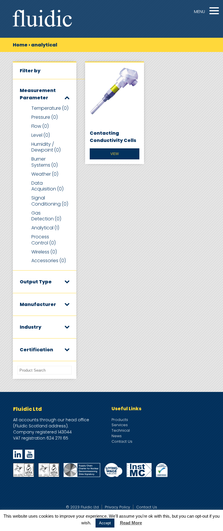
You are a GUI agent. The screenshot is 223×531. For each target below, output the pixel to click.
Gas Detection (46, 216)
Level (40, 135)
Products (120, 419)
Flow (40, 126)
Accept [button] (105, 523)
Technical (121, 430)
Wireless (44, 252)
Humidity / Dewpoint (46, 147)
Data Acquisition (47, 186)
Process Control (43, 239)
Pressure (44, 117)
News (117, 435)
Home (20, 45)
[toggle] (67, 97)
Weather (44, 174)
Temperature (50, 108)
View (114, 153)
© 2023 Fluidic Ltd (82, 507)
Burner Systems (44, 162)
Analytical (45, 227)
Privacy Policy (117, 507)
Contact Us (122, 441)
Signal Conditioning (49, 201)
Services (120, 424)
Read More (131, 522)
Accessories (48, 260)
